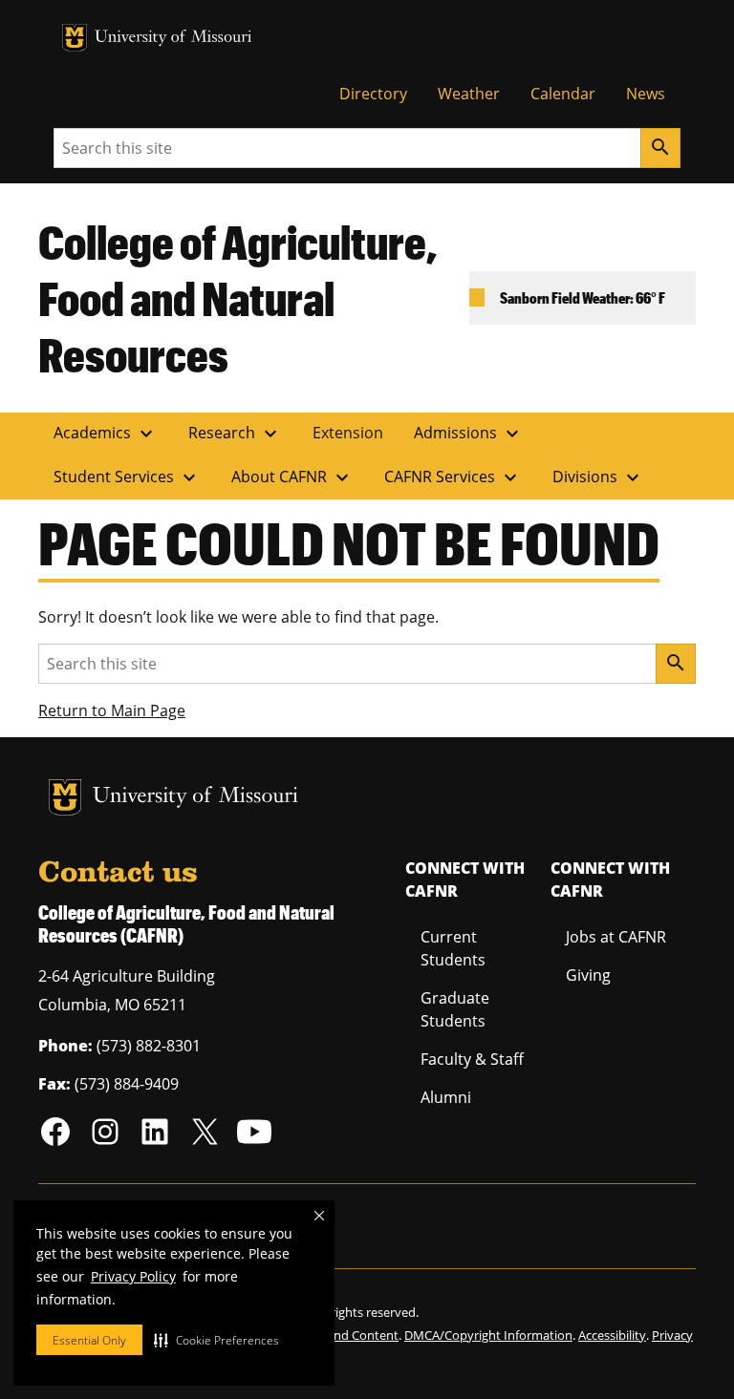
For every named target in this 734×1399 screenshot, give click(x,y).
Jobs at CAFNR (616, 936)
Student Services (127, 477)
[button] (216, 1340)
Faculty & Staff (472, 1059)
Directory (373, 93)
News (645, 93)
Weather (469, 93)
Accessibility (612, 1335)
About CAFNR (292, 477)
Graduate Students (455, 1009)
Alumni (446, 1097)
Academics (106, 433)
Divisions (598, 477)
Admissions (469, 433)
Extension (348, 432)
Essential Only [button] (89, 1340)
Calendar (562, 93)
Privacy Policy (133, 1276)
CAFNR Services (453, 477)
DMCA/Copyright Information (488, 1335)
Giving (588, 975)
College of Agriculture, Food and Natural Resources (238, 297)
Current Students (453, 948)
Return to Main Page (111, 710)
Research (235, 433)
